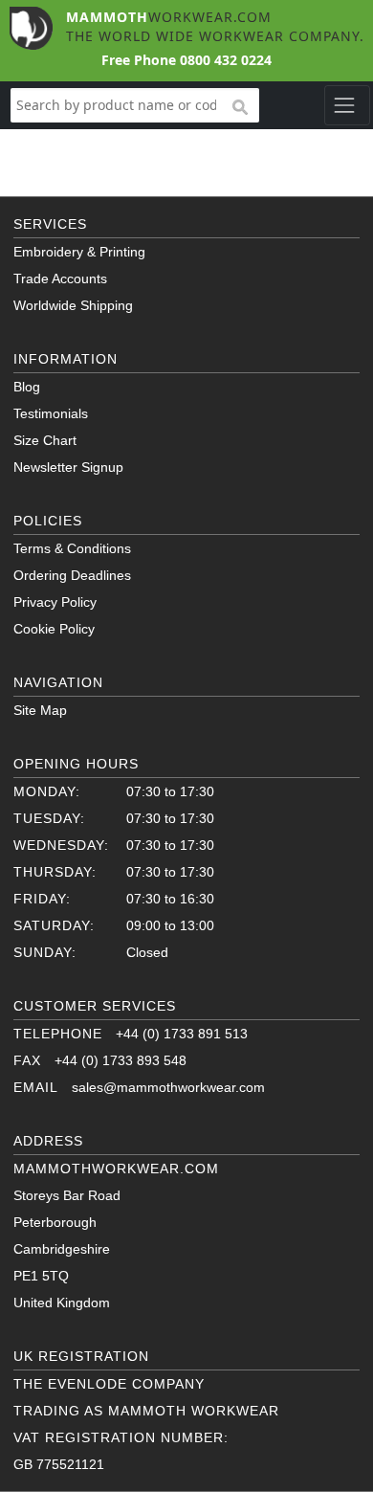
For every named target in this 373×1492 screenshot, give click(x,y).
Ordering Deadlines (72, 575)
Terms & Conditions (72, 548)
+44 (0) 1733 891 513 (182, 1033)
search (239, 108)
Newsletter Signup (68, 467)
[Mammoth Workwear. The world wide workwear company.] (31, 26)
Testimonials (50, 413)
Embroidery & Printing (79, 251)
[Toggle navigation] (346, 105)
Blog (26, 386)
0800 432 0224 (226, 60)
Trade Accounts (60, 278)
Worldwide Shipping (73, 305)
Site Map (40, 710)
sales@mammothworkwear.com (168, 1087)
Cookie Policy (54, 628)
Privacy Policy (55, 602)
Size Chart (45, 440)
